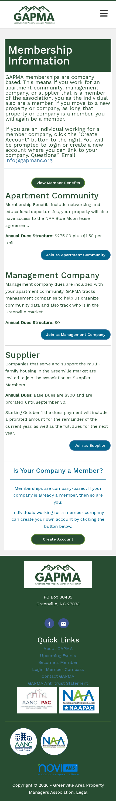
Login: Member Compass (58, 669)
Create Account (58, 539)
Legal (81, 792)
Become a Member (58, 662)
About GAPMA (58, 648)
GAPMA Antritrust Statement (58, 683)
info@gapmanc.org (28, 160)
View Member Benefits (58, 183)
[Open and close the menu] (87, 14)
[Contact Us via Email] (63, 623)
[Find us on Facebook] (49, 623)
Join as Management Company (75, 334)
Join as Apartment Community (75, 255)
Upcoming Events (58, 655)
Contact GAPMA (58, 676)
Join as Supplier (89, 445)
